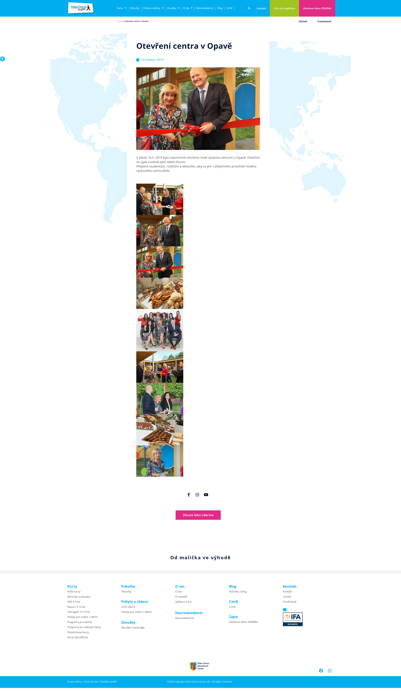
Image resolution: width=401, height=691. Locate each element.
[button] (2, 58)
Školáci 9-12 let (76, 606)
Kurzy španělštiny (77, 637)
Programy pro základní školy (84, 627)
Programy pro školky (79, 622)
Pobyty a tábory (151, 8)
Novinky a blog (238, 591)
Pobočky (134, 8)
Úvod (120, 21)
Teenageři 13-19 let (78, 611)
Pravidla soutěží (108, 681)
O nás (186, 8)
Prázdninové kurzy (78, 632)
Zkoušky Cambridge (133, 627)
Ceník (229, 8)
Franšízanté (324, 21)
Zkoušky (171, 8)
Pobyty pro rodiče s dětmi (82, 616)
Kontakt (287, 591)
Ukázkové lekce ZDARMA (243, 622)
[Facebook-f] (189, 495)
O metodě (181, 596)
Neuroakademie (205, 8)
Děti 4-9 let (73, 601)
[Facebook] (321, 671)
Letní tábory (128, 606)
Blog (219, 8)
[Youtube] (206, 495)
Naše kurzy (73, 591)
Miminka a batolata (78, 596)
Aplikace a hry (183, 601)
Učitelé (303, 21)
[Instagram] (197, 495)
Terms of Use (91, 681)
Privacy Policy (74, 681)
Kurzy (120, 8)
